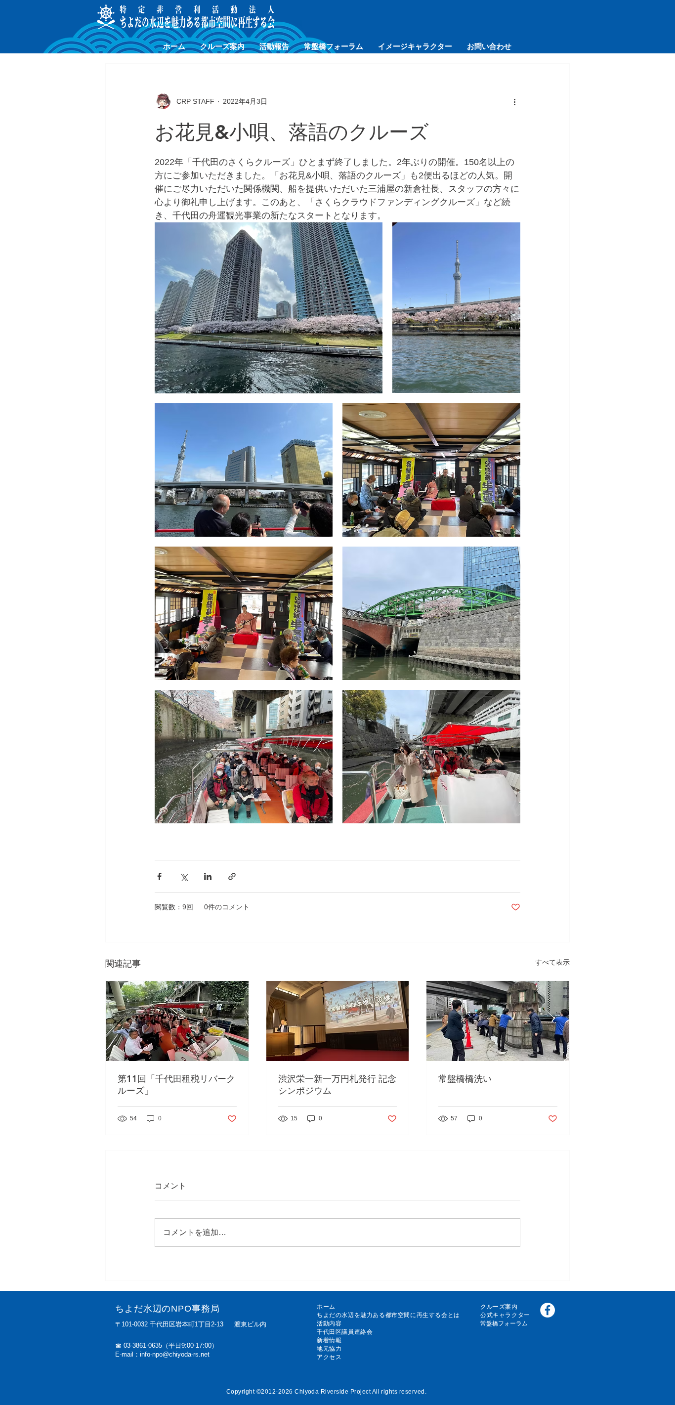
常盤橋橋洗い (465, 1078)
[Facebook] (547, 1310)
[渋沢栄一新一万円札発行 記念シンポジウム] (337, 1021)
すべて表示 (552, 962)
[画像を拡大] (268, 307)
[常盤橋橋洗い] (497, 1021)
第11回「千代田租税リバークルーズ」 (176, 1084)
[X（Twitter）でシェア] (183, 876)
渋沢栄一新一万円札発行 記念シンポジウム (337, 1084)
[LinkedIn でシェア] (207, 876)
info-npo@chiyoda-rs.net (175, 1354)
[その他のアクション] (514, 101)
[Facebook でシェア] (159, 876)
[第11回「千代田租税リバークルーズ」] (177, 1021)
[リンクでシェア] (232, 876)
